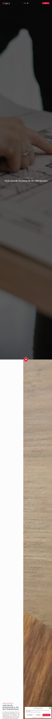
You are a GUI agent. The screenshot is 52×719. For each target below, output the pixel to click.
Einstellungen (46, 714)
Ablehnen (38, 714)
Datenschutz (39, 717)
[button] (49, 708)
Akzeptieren (29, 714)
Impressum (42, 717)
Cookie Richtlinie (34, 717)
